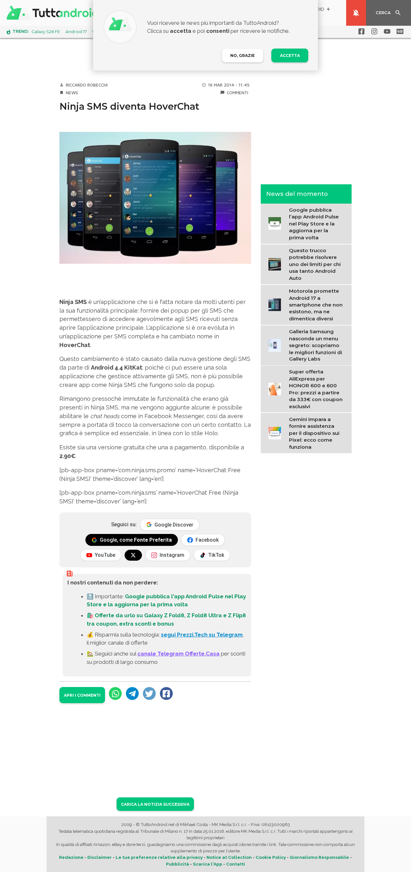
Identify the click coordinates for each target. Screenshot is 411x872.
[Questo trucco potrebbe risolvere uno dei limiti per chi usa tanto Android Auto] (276, 263)
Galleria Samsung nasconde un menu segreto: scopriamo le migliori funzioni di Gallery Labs (315, 345)
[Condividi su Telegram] (132, 693)
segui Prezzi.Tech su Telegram (202, 634)
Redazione (71, 857)
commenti (237, 92)
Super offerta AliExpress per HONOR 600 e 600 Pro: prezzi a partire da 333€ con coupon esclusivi (316, 389)
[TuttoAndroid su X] (133, 555)
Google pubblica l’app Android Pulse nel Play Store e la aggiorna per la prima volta (314, 223)
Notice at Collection (229, 857)
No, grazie (242, 55)
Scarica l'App (207, 864)
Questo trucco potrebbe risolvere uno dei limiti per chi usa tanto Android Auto (315, 264)
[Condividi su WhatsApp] (115, 693)
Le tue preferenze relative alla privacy (159, 857)
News (72, 92)
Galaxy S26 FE (45, 31)
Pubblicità (177, 864)
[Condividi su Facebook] (166, 693)
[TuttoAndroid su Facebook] (360, 31)
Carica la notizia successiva (155, 804)
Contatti (235, 864)
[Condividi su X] (149, 693)
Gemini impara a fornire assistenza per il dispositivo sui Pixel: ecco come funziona (314, 433)
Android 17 (76, 31)
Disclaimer (99, 857)
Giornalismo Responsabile (319, 857)
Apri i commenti (82, 695)
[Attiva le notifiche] (356, 13)
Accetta (290, 55)
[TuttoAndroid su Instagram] (373, 31)
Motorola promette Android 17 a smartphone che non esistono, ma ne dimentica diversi (316, 304)
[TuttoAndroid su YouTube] (386, 31)
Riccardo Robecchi (87, 84)
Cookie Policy (271, 857)
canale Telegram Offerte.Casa (178, 653)
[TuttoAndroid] (54, 13)
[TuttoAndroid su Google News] (398, 31)
